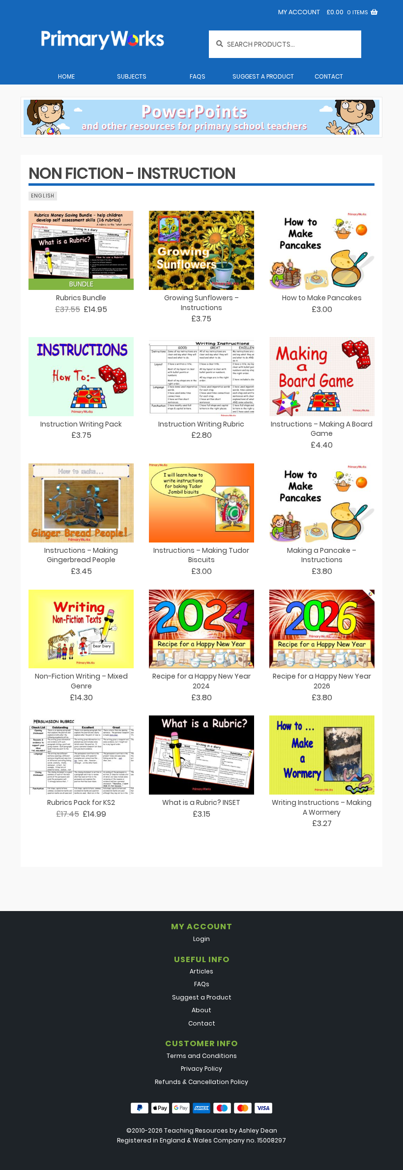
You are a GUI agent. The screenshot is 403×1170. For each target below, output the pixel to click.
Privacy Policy (201, 1068)
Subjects (131, 76)
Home (66, 76)
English (43, 196)
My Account (299, 12)
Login (201, 939)
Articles (201, 971)
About (201, 1010)
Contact (329, 76)
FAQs (197, 76)
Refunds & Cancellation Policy (201, 1082)
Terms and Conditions (202, 1056)
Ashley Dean (258, 1130)
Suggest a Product (263, 76)
